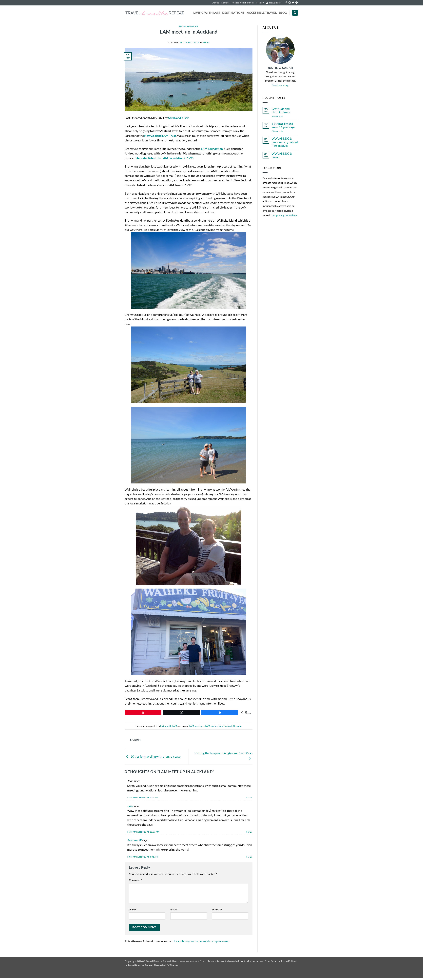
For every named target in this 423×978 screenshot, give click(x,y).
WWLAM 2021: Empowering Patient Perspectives (285, 142)
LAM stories (211, 726)
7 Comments (280, 131)
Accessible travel (262, 12)
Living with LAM (206, 12)
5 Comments (281, 116)
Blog (283, 12)
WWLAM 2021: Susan (282, 155)
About (215, 2)
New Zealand (225, 726)
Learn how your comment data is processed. (202, 941)
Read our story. (280, 85)
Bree (130, 806)
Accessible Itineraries (243, 2)
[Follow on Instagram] (289, 2)
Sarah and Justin (178, 118)
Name (133, 909)
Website (217, 909)
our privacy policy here (284, 215)
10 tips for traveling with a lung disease (155, 756)
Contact (225, 2)
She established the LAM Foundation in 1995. (164, 158)
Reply (249, 797)
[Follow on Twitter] (293, 2)
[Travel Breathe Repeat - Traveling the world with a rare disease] (154, 13)
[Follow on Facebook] (286, 2)
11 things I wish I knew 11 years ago (283, 125)
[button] (273, 2)
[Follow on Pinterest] (296, 2)
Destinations (233, 12)
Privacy (260, 2)
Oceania (237, 726)
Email (174, 909)
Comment (135, 880)
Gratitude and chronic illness (281, 110)
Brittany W (134, 840)
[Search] (295, 13)
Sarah (206, 42)
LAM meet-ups (196, 726)
